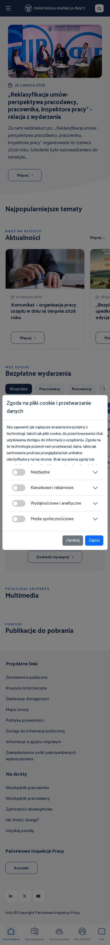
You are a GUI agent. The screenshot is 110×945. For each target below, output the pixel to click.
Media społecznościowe (52, 519)
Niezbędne (40, 472)
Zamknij (73, 540)
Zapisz (94, 540)
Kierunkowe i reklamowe (52, 487)
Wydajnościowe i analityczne (56, 503)
